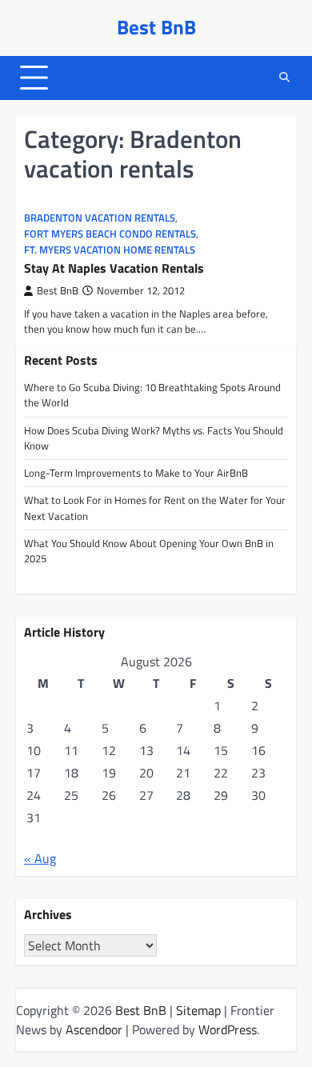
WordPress (227, 1029)
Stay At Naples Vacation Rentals (114, 268)
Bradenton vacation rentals (99, 218)
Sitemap (198, 1010)
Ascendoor (94, 1029)
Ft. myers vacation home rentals (109, 250)
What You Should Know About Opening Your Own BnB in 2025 (149, 550)
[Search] (284, 78)
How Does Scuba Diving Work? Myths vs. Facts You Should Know (153, 438)
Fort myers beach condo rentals (110, 234)
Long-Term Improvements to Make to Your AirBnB (136, 473)
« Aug (40, 858)
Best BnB (156, 27)
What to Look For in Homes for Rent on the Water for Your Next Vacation (155, 507)
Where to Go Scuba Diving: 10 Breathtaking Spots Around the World (152, 394)
